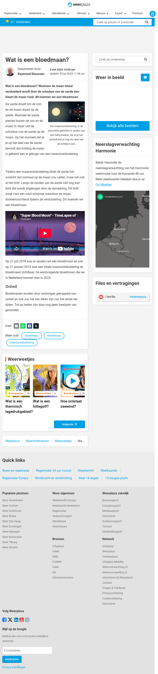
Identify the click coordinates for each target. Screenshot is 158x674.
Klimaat (82, 13)
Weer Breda (9, 516)
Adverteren (108, 516)
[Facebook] (29, 326)
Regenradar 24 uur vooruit (53, 470)
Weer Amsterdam (12, 500)
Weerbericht (86, 470)
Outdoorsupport (112, 521)
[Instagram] (27, 620)
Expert (119, 13)
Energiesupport (111, 505)
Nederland (35, 13)
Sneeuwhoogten (62, 516)
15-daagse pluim (116, 478)
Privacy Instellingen (13, 667)
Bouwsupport (110, 500)
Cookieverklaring (112, 598)
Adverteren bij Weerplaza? (117, 577)
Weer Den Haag (11, 521)
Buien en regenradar (15, 470)
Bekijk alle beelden (123, 125)
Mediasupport (110, 511)
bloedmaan (31, 335)
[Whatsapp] (23, 326)
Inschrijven (11, 659)
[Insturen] (145, 77)
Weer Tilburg (9, 542)
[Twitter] (36, 326)
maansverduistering (22, 342)
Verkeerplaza (110, 556)
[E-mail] (16, 326)
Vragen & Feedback (113, 588)
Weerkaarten (108, 470)
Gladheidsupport (112, 531)
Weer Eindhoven (11, 511)
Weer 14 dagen (88, 478)
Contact (107, 526)
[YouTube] (21, 620)
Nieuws (101, 13)
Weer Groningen (11, 526)
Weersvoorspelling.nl (114, 572)
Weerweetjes (21, 359)
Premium (137, 13)
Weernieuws (59, 526)
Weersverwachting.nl (114, 567)
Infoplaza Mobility (113, 561)
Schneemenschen (62, 577)
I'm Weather (103, 184)
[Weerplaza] (79, 5)
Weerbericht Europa (64, 500)
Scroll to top (152, 668)
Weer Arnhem (10, 505)
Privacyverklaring (112, 593)
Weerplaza (108, 551)
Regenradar (11, 13)
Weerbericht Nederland (66, 505)
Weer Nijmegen (11, 531)
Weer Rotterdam (12, 537)
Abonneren (108, 603)
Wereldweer (59, 13)
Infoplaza (58, 546)
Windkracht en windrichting (53, 478)
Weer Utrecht (10, 547)
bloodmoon (54, 335)
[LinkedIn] (16, 620)
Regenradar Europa (15, 478)
